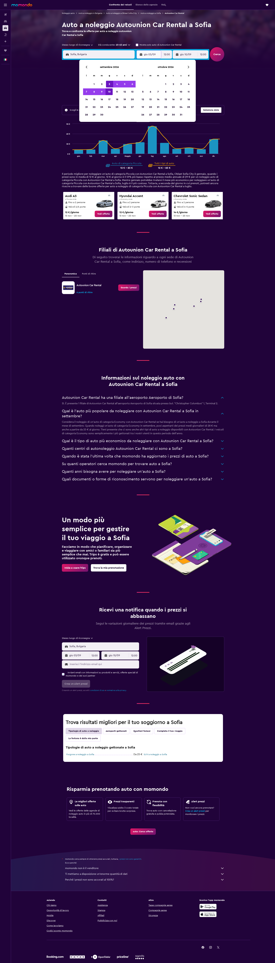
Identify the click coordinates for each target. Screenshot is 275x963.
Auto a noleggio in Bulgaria (90, 13)
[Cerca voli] (5, 14)
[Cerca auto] (5, 28)
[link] (103, 214)
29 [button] (94, 114)
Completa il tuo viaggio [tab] (170, 731)
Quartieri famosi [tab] (141, 731)
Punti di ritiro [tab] (89, 274)
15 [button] (94, 99)
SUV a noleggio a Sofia (155, 754)
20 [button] (132, 99)
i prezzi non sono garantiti (130, 859)
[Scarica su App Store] (208, 914)
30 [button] (101, 114)
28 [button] (86, 114)
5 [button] (124, 84)
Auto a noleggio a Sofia (151, 13)
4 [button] (117, 84)
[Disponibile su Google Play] (208, 906)
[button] (5, 4)
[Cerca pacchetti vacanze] (5, 35)
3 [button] (109, 84)
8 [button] (94, 91)
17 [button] (109, 99)
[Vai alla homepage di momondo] (21, 4)
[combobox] (77, 45)
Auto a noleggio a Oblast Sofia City (121, 13)
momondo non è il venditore (82, 868)
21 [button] (86, 107)
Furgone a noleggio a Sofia (80, 754)
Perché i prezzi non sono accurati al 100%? (89, 879)
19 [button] (124, 99)
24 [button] (109, 107)
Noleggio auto (68, 13)
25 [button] (117, 107)
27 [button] (132, 107)
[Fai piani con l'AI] (5, 41)
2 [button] (101, 84)
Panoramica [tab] (70, 274)
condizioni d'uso (97, 690)
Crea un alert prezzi (195, 811)
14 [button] (86, 99)
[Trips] (5, 50)
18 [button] (117, 99)
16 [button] (102, 99)
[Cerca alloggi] (5, 21)
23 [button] (101, 107)
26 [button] (124, 107)
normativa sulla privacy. (116, 690)
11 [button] (117, 91)
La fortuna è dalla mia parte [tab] (83, 738)
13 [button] (132, 91)
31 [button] (181, 114)
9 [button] (101, 91)
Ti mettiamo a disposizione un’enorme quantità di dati (96, 874)
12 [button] (124, 91)
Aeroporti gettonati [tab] (116, 731)
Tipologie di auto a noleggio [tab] (83, 731)
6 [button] (132, 84)
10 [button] (109, 91)
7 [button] (86, 91)
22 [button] (94, 107)
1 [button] (94, 84)
